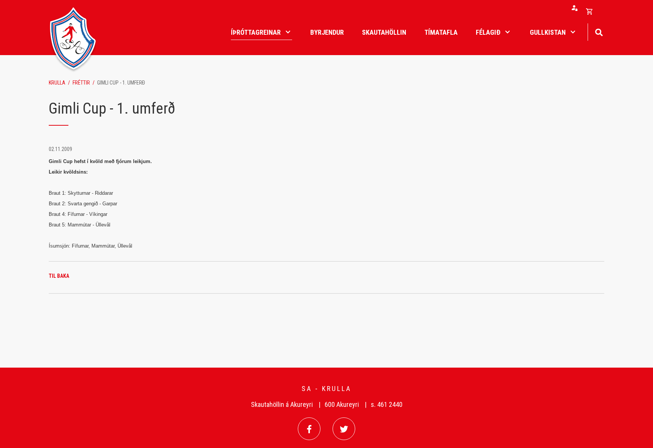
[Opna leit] (599, 31)
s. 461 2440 (386, 404)
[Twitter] (344, 428)
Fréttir (81, 83)
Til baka (59, 276)
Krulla (57, 83)
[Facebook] (309, 428)
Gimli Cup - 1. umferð (121, 83)
